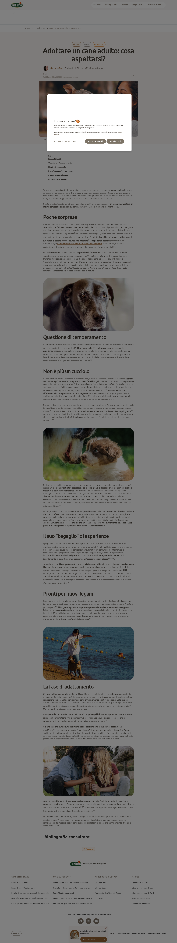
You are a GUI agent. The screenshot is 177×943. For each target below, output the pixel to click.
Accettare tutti (95, 141)
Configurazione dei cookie (65, 141)
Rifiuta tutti (115, 141)
